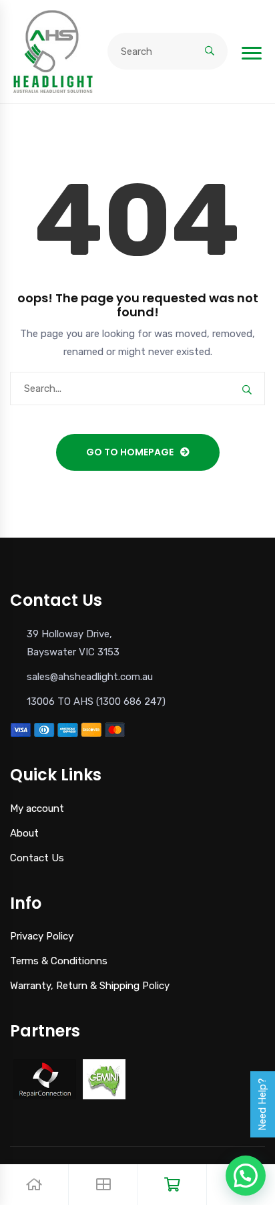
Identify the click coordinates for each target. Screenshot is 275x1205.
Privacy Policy (41, 936)
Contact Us (37, 858)
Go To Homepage (130, 452)
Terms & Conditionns (58, 961)
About (24, 833)
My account (37, 808)
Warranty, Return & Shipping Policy (90, 986)
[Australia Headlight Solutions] (53, 51)
